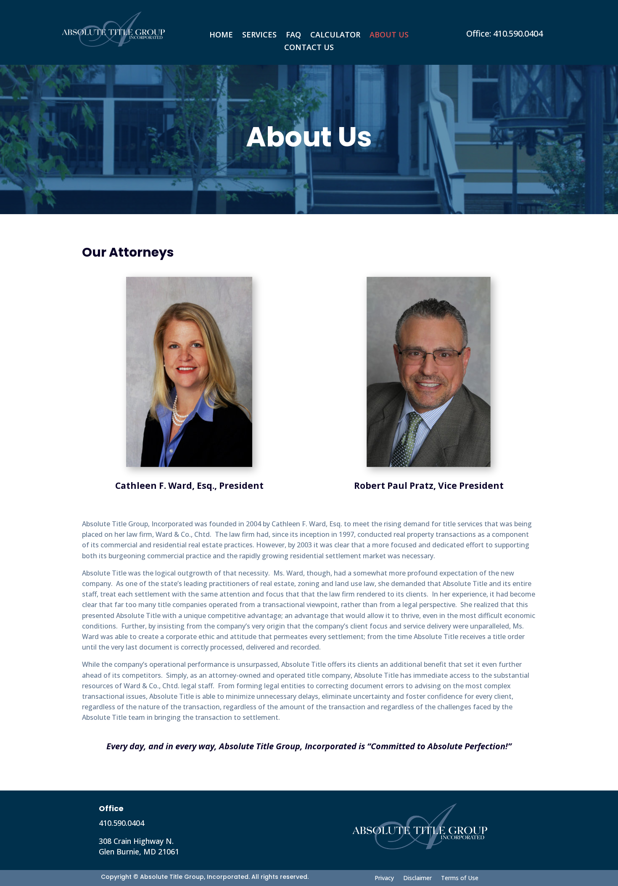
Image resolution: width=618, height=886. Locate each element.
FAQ (293, 36)
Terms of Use (459, 877)
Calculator (335, 36)
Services (259, 36)
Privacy (384, 877)
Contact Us (309, 48)
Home (221, 36)
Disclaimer (417, 877)
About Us (389, 36)
